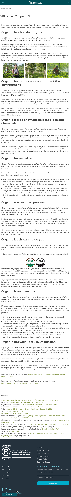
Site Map (5, 478)
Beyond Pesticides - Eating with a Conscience (16, 413)
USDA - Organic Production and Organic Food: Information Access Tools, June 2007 (30, 400)
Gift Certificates (43, 456)
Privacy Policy (42, 459)
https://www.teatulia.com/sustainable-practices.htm (19, 383)
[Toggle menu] (2, 2)
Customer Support (44, 462)
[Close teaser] (17, 492)
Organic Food (14, 431)
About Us (5, 466)
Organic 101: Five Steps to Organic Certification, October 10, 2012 (29, 409)
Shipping (40, 447)
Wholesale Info (43, 450)
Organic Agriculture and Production (33, 407)
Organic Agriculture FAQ (50, 429)
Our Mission (6, 472)
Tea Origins (6, 469)
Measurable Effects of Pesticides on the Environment (39, 405)
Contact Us (6, 475)
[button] (9, 494)
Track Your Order (43, 453)
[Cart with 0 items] (68, 2)
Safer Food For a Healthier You (18, 411)
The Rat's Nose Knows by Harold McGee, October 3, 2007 (48, 425)
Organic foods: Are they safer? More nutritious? (26, 402)
